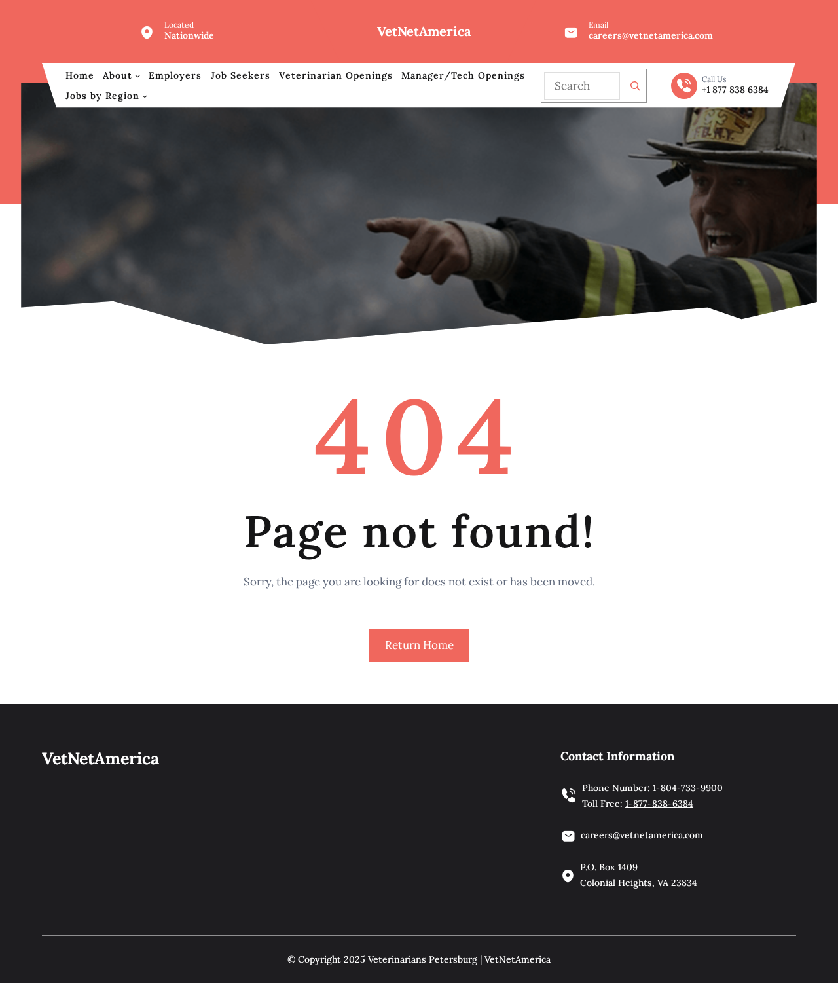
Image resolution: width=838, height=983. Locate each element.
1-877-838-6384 (659, 803)
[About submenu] (137, 75)
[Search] (635, 86)
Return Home (419, 645)
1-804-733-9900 (688, 788)
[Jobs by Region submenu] (144, 95)
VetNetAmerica (424, 31)
